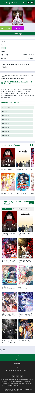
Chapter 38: (6, 136)
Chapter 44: (6, 112)
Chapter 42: (6, 120)
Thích (19, 28)
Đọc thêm (3, 350)
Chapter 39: (6, 132)
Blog (17, 359)
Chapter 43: (6, 116)
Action (3, 48)
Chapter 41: (6, 124)
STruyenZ (11, 2)
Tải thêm (31, 203)
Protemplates (27, 391)
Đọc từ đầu (6, 28)
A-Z (18, 356)
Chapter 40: (6, 128)
